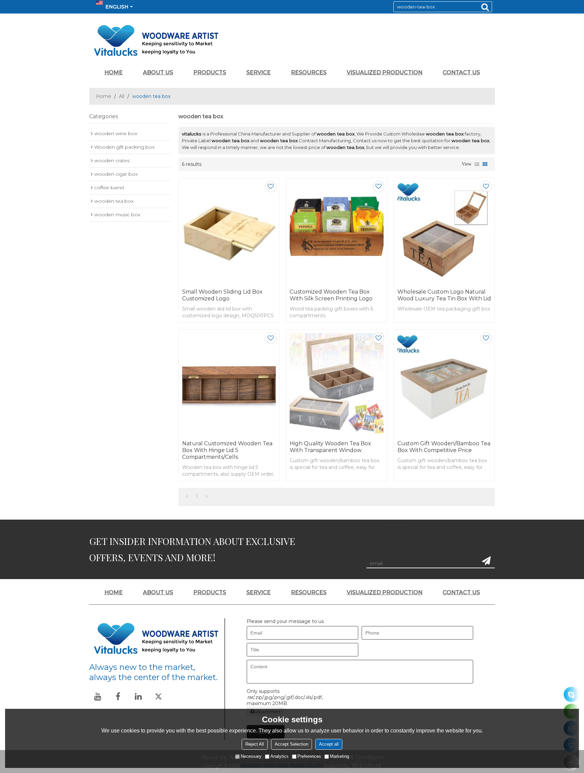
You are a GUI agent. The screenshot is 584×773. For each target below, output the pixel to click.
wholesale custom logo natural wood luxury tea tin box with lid (444, 295)
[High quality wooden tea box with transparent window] (336, 383)
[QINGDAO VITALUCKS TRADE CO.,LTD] (292, 40)
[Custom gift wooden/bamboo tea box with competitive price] (444, 383)
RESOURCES (308, 72)
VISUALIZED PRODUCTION (384, 72)
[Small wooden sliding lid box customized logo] (229, 231)
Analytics (279, 756)
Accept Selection (291, 744)
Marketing (339, 756)
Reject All (254, 744)
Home (103, 96)
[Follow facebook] (118, 696)
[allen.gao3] (571, 694)
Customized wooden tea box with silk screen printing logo (331, 295)
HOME (113, 72)
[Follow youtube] (97, 696)
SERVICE (258, 72)
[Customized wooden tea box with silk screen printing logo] (336, 231)
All (121, 96)
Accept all (329, 744)
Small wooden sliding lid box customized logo (222, 295)
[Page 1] (186, 496)
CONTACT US (461, 72)
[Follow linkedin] (138, 696)
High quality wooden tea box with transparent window (330, 446)
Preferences (309, 756)
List (477, 164)
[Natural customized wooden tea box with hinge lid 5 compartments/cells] (229, 383)
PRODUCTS (209, 72)
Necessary (251, 756)
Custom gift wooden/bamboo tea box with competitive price (443, 446)
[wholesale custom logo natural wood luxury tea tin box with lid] (444, 231)
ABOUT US (158, 72)
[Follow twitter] (158, 696)
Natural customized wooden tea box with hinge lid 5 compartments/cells (227, 450)
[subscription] (486, 561)
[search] (485, 7)
